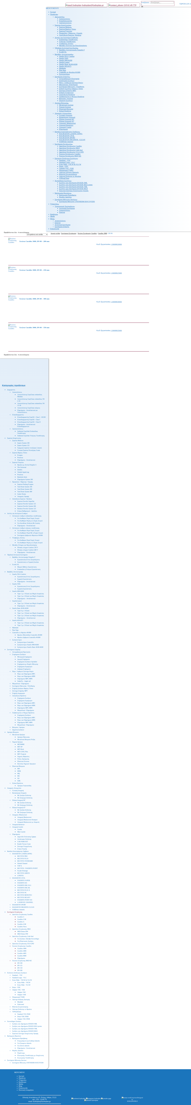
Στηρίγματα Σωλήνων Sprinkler (27, 662)
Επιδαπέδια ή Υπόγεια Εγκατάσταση (28, 569)
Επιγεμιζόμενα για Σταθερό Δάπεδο (28, 1041)
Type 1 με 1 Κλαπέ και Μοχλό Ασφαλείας (30, 594)
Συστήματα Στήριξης (62, 77)
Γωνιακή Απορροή (65, 115)
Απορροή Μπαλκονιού (24, 817)
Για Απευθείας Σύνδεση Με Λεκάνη (28, 523)
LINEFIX (20, 875)
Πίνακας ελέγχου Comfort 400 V (27, 550)
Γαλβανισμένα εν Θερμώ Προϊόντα (71, 97)
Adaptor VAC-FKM (23, 1019)
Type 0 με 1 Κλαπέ (23, 611)
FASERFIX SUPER (23, 880)
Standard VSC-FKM (23, 1014)
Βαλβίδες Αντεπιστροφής (63, 54)
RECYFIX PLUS (22, 858)
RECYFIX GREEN (23, 873)
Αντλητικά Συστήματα (67, 208)
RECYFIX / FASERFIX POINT (27, 868)
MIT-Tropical (21, 754)
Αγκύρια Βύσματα (61, 103)
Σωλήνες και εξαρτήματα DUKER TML (73, 187)
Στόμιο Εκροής (22, 849)
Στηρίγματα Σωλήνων (66, 81)
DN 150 (19, 968)
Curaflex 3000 (102, 233)
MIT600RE (21, 744)
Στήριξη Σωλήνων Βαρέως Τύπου (71, 89)
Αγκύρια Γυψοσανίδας (24, 786)
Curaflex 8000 (21, 956)
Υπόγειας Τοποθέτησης (67, 42)
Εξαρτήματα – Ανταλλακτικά (26, 598)
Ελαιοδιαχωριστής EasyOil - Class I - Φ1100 (31, 417)
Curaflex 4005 (21, 953)
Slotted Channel (22, 863)
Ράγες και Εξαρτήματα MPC (26, 674)
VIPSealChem (64, 178)
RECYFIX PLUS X (23, 890)
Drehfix (19, 470)
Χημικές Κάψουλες (23, 756)
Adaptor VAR (21, 995)
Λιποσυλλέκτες (64, 19)
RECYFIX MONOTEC (24, 895)
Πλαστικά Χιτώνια (23, 761)
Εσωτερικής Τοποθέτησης (25, 1058)
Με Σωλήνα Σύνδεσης (24, 795)
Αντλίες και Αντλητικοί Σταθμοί (66, 38)
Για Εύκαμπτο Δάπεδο (24, 1043)
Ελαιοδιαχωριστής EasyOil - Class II (29, 422)
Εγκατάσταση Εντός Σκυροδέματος (28, 560)
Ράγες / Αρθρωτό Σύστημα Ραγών (71, 83)
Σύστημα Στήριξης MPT (67, 91)
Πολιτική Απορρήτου (26, 1090)
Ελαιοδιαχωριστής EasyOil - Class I (28, 419)
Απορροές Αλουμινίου (63, 113)
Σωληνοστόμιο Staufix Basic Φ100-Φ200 (30, 647)
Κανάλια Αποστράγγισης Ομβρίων (67, 132)
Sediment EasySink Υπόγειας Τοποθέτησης (31, 436)
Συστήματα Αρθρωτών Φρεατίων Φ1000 (30, 535)
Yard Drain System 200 (24, 489)
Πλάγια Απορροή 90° (66, 119)
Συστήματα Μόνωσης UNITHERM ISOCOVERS (77, 201)
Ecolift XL (63, 52)
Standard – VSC (65, 160)
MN (18, 769)
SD (18, 778)
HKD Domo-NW (22, 934)
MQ (18, 773)
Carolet (19, 829)
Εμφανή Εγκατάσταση (24, 579)
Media (52, 216)
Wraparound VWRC (66, 170)
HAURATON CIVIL (66, 136)
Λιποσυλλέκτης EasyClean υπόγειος (28, 408)
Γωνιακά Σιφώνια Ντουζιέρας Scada (28, 450)
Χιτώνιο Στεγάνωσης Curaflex (69, 154)
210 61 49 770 (130, 5)
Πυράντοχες (21, 1053)
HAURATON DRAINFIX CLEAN (23, 907)
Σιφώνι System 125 (23, 445)
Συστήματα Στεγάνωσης (63, 144)
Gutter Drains (21, 494)
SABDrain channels (66, 142)
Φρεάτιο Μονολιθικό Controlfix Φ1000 (29, 635)
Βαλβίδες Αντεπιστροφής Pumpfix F (72, 50)
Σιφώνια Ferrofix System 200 (26, 506)
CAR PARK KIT (22, 841)
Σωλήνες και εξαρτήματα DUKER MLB (73, 189)
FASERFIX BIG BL (23, 888)
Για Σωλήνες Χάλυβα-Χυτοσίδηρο (28, 939)
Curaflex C (20, 917)
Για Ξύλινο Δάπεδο (23, 1046)
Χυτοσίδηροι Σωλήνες (63, 181)
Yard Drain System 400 (24, 491)
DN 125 (19, 965)
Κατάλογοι (54, 214)
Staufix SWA (63, 58)
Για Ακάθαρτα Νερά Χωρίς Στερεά (28, 518)
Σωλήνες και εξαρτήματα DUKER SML (73, 183)
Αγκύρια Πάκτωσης (23, 737)
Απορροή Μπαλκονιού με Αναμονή (28, 822)
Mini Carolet (21, 832)
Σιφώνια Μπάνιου (65, 27)
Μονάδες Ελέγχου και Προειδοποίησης (73, 46)
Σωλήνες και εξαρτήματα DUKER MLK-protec (76, 185)
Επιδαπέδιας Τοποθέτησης (68, 40)
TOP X (19, 866)
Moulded (20, 1002)
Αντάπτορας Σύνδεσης (24, 839)
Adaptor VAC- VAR (66, 168)
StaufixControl (64, 62)
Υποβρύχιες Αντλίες (66, 44)
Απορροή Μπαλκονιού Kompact (27, 820)
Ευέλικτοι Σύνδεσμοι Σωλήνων (66, 158)
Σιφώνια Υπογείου (65, 31)
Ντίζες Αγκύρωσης (23, 759)
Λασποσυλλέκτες (65, 23)
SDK (18, 781)
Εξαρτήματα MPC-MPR (24, 679)
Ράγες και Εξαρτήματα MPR (26, 676)
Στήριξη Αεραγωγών (66, 93)
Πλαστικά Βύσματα (66, 109)
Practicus (20, 457)
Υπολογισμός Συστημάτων (64, 206)
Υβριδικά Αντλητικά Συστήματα (66, 48)
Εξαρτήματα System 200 (25, 479)
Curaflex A (20, 922)
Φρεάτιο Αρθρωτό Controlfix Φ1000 (28, 637)
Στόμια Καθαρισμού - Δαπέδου (27, 511)
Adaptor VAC (21, 992)
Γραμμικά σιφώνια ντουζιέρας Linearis (29, 448)
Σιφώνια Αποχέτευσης (62, 25)
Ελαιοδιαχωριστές (65, 21)
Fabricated (20, 1004)
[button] (52, 8)
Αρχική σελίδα (55, 233)
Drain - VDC (63, 166)
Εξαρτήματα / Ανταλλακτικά (26, 1048)
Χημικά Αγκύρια (65, 107)
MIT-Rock (20, 749)
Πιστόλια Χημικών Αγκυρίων (26, 764)
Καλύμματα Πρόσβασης (67, 195)
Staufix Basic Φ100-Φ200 (68, 64)
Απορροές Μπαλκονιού (67, 123)
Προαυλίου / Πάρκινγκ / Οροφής (70, 33)
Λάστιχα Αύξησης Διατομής (69, 172)
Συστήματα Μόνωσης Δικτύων (65, 199)
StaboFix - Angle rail (24, 681)
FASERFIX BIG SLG (24, 885)
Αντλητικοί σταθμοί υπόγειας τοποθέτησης (25, 528)
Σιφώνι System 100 (23, 443)
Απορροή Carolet (65, 127)
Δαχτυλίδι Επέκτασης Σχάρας (26, 837)
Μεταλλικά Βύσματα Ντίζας (26, 739)
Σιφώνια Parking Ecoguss (25, 484)
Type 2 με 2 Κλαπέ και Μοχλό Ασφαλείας (30, 596)
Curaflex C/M (21, 919)
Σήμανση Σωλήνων (66, 101)
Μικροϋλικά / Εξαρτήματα (68, 85)
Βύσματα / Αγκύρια (66, 99)
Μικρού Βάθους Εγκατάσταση (26, 567)
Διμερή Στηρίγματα (23, 659)
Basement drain (22, 477)
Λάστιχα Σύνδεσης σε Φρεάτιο (70, 176)
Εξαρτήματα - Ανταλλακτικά (26, 460)
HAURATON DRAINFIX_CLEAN (72, 140)
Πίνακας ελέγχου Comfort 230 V (27, 547)
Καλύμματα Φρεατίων (62, 193)
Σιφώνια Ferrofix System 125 (26, 504)
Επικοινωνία (54, 229)
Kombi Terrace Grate (24, 844)
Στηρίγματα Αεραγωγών (24, 666)
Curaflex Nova (22, 926)
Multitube (62, 68)
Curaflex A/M (21, 924)
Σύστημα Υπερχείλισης (24, 846)
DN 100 (19, 963)
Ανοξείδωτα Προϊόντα (67, 95)
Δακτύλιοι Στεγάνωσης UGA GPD (71, 152)
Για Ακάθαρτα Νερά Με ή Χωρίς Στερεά (30, 533)
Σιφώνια (62, 212)
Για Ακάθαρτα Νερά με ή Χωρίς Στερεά (29, 521)
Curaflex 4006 (21, 951)
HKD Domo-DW (22, 931)
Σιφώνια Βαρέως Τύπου (67, 29)
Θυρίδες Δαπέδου (65, 197)
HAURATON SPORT (67, 138)
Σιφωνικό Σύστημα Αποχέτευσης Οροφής (73, 191)
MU (18, 776)
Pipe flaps (62, 70)
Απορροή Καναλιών (66, 125)
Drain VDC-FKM (22, 1016)
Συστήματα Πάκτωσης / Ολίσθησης (71, 87)
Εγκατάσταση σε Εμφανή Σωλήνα (28, 562)
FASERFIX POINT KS (24, 900)
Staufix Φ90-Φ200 (65, 60)
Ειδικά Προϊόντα (65, 111)
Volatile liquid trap (23, 472)
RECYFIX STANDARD (25, 861)
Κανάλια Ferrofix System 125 (26, 508)
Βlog (52, 219)
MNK (19, 771)
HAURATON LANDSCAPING (70, 134)
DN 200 (19, 970)
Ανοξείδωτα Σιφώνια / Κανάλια (70, 35)
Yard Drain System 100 (24, 487)
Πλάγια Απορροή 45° (66, 121)
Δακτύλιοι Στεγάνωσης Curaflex (70, 146)
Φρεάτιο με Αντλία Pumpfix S (26, 465)
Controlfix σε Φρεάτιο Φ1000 (69, 72)
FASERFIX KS (22, 883)
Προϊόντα (53, 14)
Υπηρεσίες (54, 204)
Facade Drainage (22, 871)
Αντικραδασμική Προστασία (69, 79)
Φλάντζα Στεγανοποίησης (68, 174)
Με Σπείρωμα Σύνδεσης (24, 798)
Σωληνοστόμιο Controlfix (25, 642)
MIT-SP (19, 747)
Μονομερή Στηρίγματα (24, 657)
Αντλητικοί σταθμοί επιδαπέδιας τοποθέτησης (26, 516)
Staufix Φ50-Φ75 (65, 66)
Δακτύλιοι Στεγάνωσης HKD (69, 148)
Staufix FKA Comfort (66, 56)
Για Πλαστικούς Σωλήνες (25, 941)
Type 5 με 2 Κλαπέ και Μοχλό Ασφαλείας (30, 625)
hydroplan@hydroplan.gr (93, 5)
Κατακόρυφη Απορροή (67, 117)
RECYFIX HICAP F (23, 897)
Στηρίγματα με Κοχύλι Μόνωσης (27, 664)
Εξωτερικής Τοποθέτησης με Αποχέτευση (30, 1055)
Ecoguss (19, 455)
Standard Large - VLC (67, 162)
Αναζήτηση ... (146, 2)
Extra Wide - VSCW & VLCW (70, 164)
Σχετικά (53, 12)
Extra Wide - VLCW (23, 985)
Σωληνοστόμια (64, 74)
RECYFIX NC (22, 892)
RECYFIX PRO (22, 856)
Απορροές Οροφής (23, 496)
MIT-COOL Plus (22, 752)
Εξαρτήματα (63, 129)
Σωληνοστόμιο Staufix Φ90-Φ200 (28, 645)
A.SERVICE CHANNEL (25, 902)
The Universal (21, 467)
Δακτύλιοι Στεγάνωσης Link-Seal (71, 150)
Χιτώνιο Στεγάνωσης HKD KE (70, 156)
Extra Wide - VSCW (23, 982)
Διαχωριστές (59, 17)
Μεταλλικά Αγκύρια (66, 105)
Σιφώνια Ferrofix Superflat (25, 501)
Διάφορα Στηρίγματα (24, 669)
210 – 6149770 (41, 1099)
